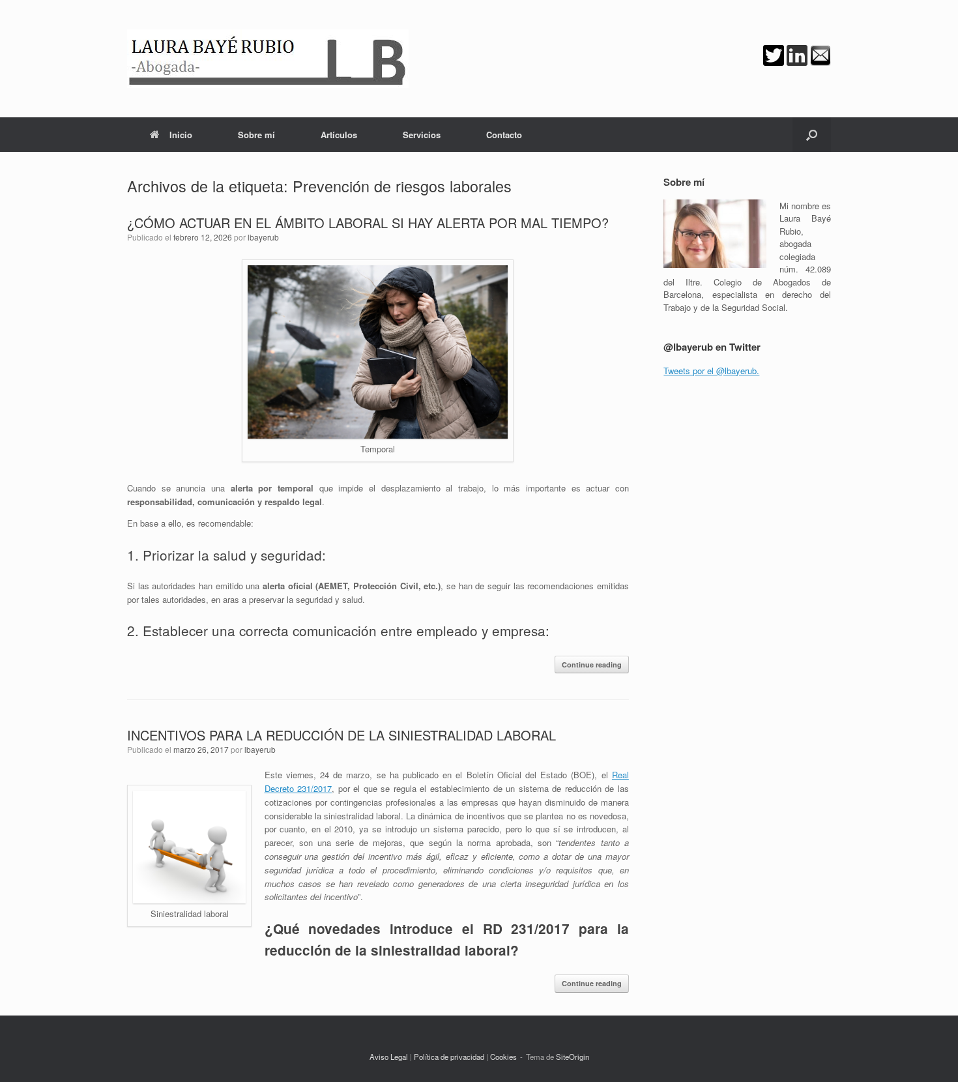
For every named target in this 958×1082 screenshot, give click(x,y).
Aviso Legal (389, 1056)
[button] (811, 134)
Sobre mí (256, 134)
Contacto (504, 134)
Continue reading (592, 664)
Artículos (339, 134)
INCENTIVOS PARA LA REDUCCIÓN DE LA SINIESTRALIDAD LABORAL (341, 734)
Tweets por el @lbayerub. (711, 370)
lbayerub (263, 236)
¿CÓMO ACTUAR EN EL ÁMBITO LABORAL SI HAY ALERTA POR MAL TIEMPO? (368, 222)
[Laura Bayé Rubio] (268, 58)
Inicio (180, 134)
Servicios (422, 134)
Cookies (503, 1056)
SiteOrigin (572, 1056)
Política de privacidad (449, 1056)
